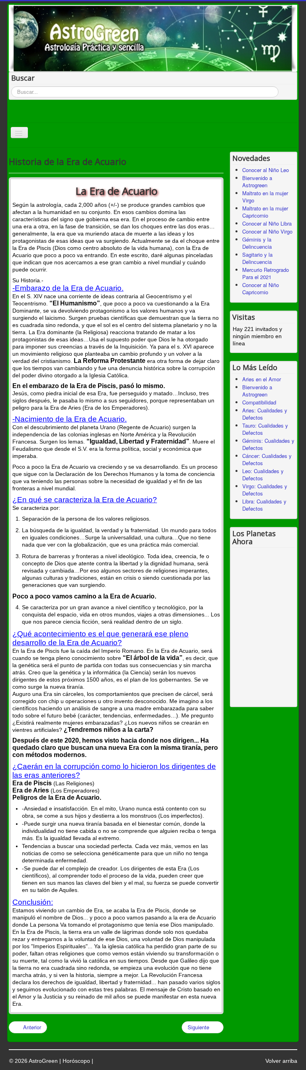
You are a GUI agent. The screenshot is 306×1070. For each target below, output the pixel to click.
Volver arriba (281, 1061)
